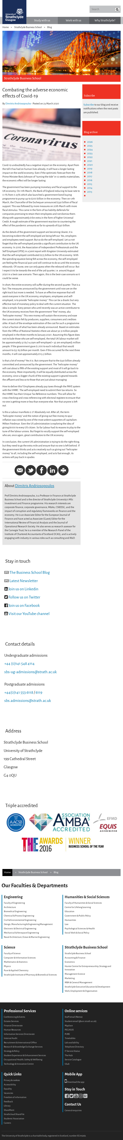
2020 (90, 164)
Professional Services (20, 1011)
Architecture (10, 907)
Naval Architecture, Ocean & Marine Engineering (26, 937)
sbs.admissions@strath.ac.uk (27, 700)
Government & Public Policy (78, 915)
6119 (39, 692)
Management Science (75, 973)
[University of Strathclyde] (14, 12)
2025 (89, 145)
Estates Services (11, 1021)
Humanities (70, 920)
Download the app (75, 1082)
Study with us (42, 20)
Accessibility (10, 1084)
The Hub (69, 1055)
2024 (90, 149)
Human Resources (12, 1029)
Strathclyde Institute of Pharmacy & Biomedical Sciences (30, 974)
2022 (90, 157)
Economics (70, 961)
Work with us (73, 20)
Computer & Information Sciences (20, 957)
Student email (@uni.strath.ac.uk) (80, 1021)
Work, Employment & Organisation (81, 990)
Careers (7, 1122)
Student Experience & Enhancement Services (25, 1055)
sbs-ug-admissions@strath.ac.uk (30, 672)
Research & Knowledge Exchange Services (23, 1046)
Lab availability (72, 1042)
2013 (89, 191)
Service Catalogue (73, 1059)
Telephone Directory (74, 1046)
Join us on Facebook (24, 605)
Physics (7, 966)
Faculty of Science (12, 953)
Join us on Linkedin (23, 589)
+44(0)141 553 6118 (18, 692)
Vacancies (8, 1093)
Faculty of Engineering (14, 902)
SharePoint (9, 1110)
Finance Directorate (13, 1025)
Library (7, 1105)
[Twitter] (71, 1096)
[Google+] (85, 1096)
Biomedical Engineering (15, 911)
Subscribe (88, 104)
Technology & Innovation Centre (19, 1063)
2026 (90, 142)
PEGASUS (69, 1029)
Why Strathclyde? (104, 20)
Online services (76, 1011)
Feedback (8, 1101)
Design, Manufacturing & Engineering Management (28, 924)
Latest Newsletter (23, 580)
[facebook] (67, 1096)
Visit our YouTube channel (28, 613)
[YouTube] (76, 1096)
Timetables (70, 1038)
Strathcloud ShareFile (14, 1114)
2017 (89, 176)
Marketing (70, 978)
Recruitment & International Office (20, 1042)
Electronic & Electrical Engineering (20, 928)
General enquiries (73, 1110)
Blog (49, 27)
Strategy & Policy (11, 1051)
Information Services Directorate (19, 1034)
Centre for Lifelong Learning (78, 907)
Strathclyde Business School (28, 27)
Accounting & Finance (75, 957)
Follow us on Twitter (24, 597)
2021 (89, 161)
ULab (67, 1063)
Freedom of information (15, 1097)
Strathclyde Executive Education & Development (87, 986)
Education (69, 911)
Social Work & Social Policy (77, 932)
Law (66, 924)
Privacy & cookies (12, 1080)
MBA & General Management (78, 982)
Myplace (69, 1025)
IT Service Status (72, 1051)
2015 (89, 184)
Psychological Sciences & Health (80, 928)
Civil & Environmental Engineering (20, 920)
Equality (8, 1088)
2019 (89, 168)
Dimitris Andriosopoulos (18, 103)
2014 (89, 188)
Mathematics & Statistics (16, 961)
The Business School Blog (29, 572)
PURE (67, 1034)
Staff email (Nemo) (73, 1016)
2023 (89, 153)
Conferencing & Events (14, 1016)
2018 (89, 172)
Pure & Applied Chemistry (16, 970)
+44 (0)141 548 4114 (19, 663)
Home (5, 27)
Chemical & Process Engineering (19, 915)
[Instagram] (81, 1096)
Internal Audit (10, 1038)
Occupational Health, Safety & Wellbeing (23, 1059)
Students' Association (14, 1118)
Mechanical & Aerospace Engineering (21, 932)
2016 (89, 180)
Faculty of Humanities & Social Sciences (83, 902)
